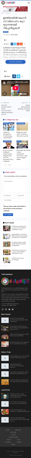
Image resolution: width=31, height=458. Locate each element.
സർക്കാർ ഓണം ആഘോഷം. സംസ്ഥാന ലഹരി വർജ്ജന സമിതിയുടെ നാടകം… (19, 228)
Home (7, 430)
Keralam (6, 123)
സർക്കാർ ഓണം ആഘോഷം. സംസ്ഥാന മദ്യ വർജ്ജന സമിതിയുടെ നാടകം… (19, 252)
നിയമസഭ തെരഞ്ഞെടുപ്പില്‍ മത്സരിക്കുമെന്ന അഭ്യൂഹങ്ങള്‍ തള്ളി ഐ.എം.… (19, 419)
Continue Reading (15, 62)
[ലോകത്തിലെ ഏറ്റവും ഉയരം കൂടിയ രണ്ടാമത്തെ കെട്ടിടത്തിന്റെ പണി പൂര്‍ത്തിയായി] (5, 374)
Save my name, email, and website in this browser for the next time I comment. (14, 209)
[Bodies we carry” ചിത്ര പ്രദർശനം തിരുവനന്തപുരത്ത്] (22, 127)
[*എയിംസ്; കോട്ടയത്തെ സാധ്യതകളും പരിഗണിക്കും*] (8, 127)
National (6, 31)
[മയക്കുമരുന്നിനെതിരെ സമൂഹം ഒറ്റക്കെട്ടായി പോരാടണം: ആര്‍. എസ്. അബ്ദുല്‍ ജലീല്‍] (22, 144)
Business (8, 442)
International (20, 123)
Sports (13, 435)
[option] (15, 244)
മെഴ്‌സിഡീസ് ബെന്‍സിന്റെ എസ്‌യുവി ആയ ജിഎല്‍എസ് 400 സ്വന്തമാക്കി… (18, 320)
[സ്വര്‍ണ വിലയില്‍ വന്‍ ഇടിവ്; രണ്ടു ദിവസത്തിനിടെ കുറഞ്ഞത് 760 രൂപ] (5, 382)
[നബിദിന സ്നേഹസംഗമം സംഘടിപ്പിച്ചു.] (6, 260)
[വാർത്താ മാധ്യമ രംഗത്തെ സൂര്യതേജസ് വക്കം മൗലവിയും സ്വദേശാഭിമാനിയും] (5, 396)
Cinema (19, 442)
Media (13, 444)
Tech (18, 439)
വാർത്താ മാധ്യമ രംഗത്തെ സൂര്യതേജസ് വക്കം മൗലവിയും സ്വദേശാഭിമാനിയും (18, 395)
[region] (15, 8)
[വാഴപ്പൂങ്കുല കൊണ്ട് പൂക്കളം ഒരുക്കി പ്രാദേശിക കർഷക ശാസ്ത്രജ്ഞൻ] (6, 244)
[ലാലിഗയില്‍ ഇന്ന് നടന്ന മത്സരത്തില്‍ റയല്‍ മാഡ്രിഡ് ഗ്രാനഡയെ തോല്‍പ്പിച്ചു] (5, 358)
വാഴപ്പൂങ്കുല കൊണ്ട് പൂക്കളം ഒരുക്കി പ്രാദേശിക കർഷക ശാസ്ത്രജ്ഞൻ (19, 244)
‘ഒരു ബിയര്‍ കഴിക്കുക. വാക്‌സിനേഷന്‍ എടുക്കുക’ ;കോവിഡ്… (17, 365)
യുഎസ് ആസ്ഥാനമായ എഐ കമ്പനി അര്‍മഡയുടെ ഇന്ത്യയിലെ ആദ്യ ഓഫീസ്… (19, 328)
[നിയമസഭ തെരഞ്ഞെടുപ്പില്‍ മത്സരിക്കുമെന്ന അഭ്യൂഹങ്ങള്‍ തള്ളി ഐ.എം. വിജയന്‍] (5, 420)
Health (19, 141)
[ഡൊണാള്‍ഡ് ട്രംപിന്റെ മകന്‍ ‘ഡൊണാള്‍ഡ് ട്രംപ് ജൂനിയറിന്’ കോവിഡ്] (5, 404)
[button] (15, 8)
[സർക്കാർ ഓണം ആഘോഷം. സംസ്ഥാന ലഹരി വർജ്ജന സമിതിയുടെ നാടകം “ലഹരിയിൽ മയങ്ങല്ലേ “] (6, 228)
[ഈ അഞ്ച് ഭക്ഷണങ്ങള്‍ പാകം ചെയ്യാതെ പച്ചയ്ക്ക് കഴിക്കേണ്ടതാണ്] (5, 412)
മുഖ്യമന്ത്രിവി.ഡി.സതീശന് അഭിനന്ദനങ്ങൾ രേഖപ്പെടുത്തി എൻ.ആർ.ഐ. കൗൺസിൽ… (19, 236)
